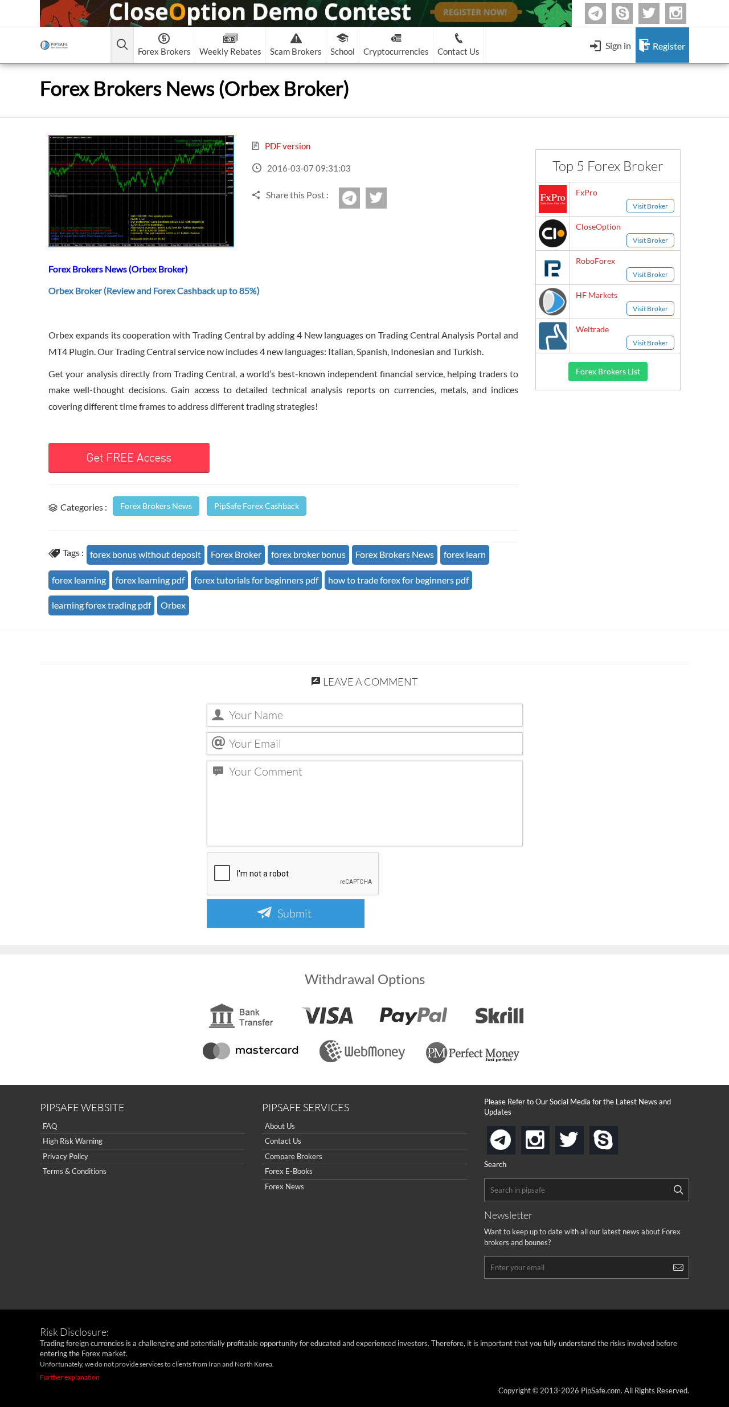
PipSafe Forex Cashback (256, 506)
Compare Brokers (293, 1156)
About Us (280, 1126)
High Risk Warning (73, 1140)
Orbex (173, 604)
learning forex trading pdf (101, 604)
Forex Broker (236, 554)
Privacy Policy (65, 1156)
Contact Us (283, 1140)
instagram (547, 1136)
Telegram (604, 15)
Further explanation (70, 1377)
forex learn (465, 554)
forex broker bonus (308, 554)
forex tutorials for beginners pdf (256, 579)
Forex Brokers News (156, 506)
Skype (631, 13)
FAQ (50, 1126)
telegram (513, 1139)
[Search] (678, 1189)
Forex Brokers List (608, 371)
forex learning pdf (150, 579)
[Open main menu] (122, 45)
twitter (658, 13)
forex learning (79, 579)
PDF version (286, 146)
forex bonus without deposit (145, 554)
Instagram (684, 13)
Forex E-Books (289, 1171)
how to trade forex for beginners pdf (398, 579)
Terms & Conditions (75, 1171)
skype (615, 1136)
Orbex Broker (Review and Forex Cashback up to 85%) (154, 290)
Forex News (284, 1186)
